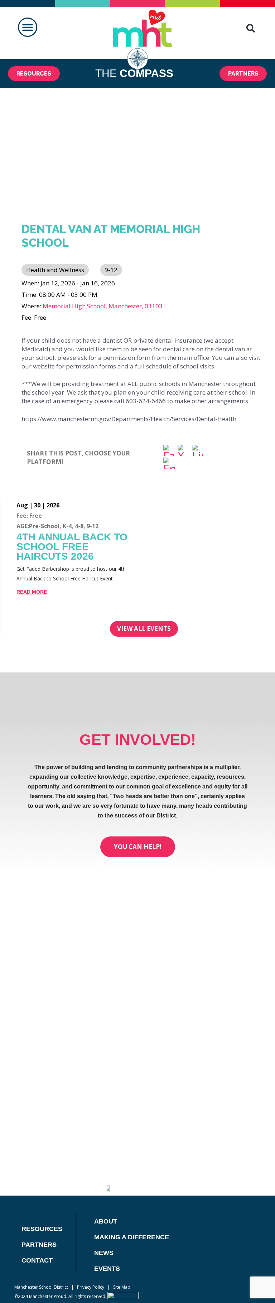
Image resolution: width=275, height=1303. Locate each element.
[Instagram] (203, 1183)
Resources (41, 1228)
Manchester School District (41, 1287)
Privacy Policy (90, 1287)
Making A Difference (131, 1237)
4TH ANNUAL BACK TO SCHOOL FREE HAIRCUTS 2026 (71, 546)
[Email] (169, 464)
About (105, 1221)
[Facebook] (169, 451)
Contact (37, 1260)
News (104, 1252)
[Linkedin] (185, 1183)
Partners (39, 1244)
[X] (183, 451)
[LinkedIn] (197, 451)
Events (107, 1268)
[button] (27, 27)
